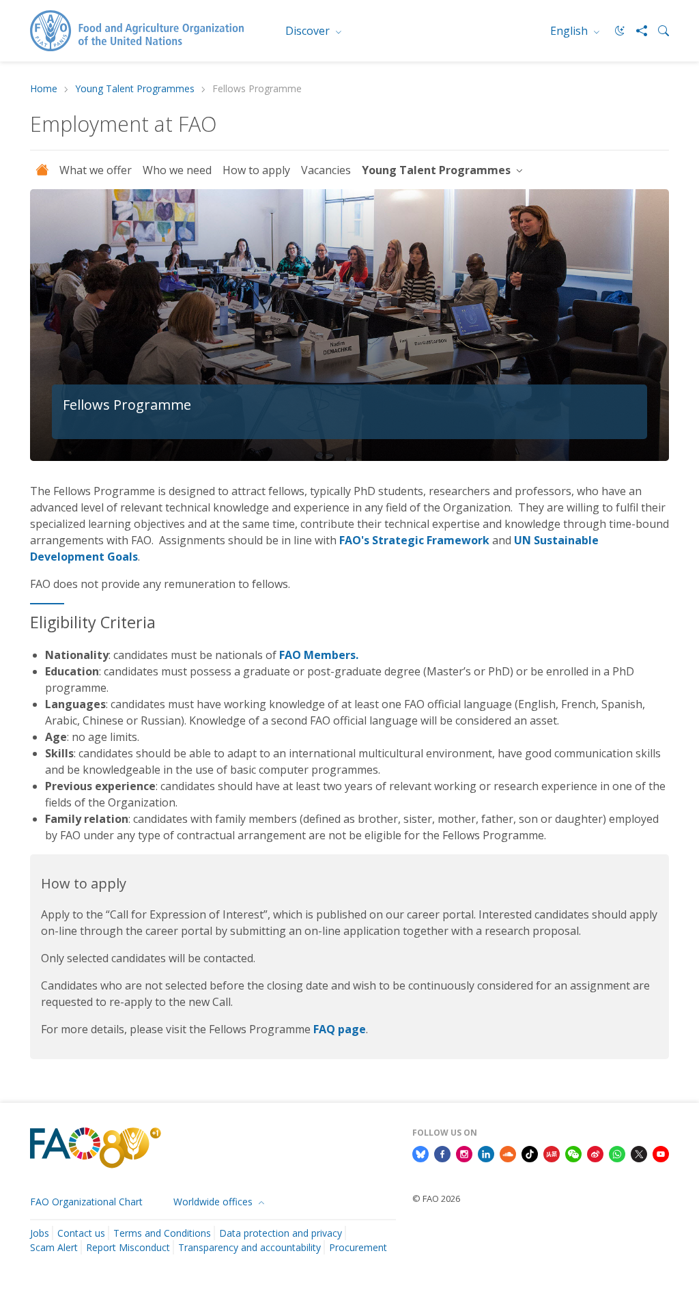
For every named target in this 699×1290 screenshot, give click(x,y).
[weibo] (595, 1152)
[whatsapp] (617, 1152)
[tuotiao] (551, 1152)
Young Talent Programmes (135, 89)
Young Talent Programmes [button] (437, 170)
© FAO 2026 (436, 1198)
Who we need (177, 170)
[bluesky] (420, 1152)
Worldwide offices (214, 1201)
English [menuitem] (570, 30)
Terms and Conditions (162, 1232)
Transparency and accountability (249, 1247)
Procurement (358, 1247)
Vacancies (326, 170)
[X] (639, 1152)
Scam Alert (54, 1247)
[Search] (658, 30)
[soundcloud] (508, 1152)
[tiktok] (530, 1152)
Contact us (81, 1232)
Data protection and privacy (280, 1232)
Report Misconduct (128, 1247)
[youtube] (661, 1152)
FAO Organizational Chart (86, 1201)
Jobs (39, 1232)
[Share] (636, 30)
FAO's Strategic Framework (414, 540)
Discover (308, 30)
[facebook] (442, 1152)
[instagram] (464, 1152)
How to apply (256, 170)
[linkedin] (486, 1152)
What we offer (95, 170)
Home (43, 89)
